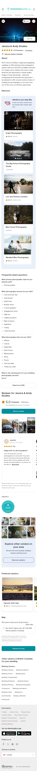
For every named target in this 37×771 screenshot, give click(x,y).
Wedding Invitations (22, 670)
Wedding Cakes (7, 692)
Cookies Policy (6, 715)
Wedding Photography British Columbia (14, 637)
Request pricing (18, 649)
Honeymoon (6, 688)
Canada (9, 755)
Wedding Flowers (23, 681)
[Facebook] (3, 744)
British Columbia (7, 15)
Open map (29, 624)
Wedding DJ (19, 692)
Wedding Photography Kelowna (11, 640)
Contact (4, 712)
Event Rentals (6, 696)
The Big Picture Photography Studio (18, 164)
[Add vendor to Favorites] (33, 21)
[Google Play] (24, 735)
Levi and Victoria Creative (17, 197)
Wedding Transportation (9, 677)
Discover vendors (18, 560)
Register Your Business (9, 718)
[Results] (3, 21)
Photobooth (5, 699)
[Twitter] (8, 744)
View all (29, 39)
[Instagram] (17, 744)
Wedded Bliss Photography (17, 257)
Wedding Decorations (20, 688)
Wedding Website (7, 724)
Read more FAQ (18, 385)
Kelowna (18, 15)
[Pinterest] (12, 744)
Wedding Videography (23, 685)
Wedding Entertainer (8, 681)
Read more (6, 91)
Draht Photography (14, 133)
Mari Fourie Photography (16, 227)
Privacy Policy (25, 712)
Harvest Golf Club (11, 603)
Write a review (18, 411)
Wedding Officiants (19, 696)
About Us (23, 718)
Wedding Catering (7, 670)
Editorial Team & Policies (10, 721)
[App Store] (9, 735)
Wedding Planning (7, 685)
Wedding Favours (7, 674)
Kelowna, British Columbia (14, 54)
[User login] (34, 9)
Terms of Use (14, 712)
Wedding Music (20, 674)
